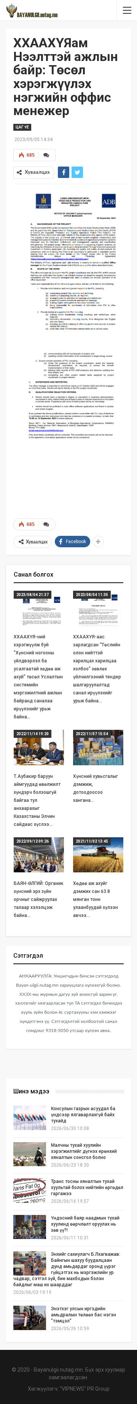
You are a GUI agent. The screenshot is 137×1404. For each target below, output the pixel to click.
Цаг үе (22, 127)
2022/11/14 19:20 (32, 734)
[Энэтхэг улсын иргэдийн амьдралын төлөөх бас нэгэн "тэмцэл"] (29, 1318)
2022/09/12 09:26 (32, 841)
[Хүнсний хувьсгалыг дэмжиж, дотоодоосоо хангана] (98, 747)
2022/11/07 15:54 (92, 734)
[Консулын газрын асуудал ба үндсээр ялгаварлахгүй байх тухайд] (29, 1118)
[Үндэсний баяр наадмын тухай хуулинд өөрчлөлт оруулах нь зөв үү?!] (29, 1227)
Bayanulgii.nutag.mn (58, 1370)
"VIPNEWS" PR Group (85, 1389)
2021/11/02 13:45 (92, 841)
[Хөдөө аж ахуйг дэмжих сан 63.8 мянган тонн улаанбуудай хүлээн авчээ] (98, 854)
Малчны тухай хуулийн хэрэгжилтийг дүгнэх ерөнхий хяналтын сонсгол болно (84, 1151)
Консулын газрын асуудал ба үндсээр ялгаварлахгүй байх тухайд (83, 1115)
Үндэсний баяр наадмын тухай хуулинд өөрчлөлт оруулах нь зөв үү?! (85, 1224)
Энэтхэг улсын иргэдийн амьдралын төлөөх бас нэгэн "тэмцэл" (83, 1315)
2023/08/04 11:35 (92, 595)
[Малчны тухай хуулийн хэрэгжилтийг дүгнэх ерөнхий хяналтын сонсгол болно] (29, 1154)
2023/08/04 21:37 (32, 595)
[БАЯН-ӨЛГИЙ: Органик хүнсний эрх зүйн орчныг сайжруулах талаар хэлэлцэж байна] (39, 854)
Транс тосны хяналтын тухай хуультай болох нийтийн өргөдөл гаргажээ (87, 1187)
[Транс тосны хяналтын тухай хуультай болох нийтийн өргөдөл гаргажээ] (29, 1190)
